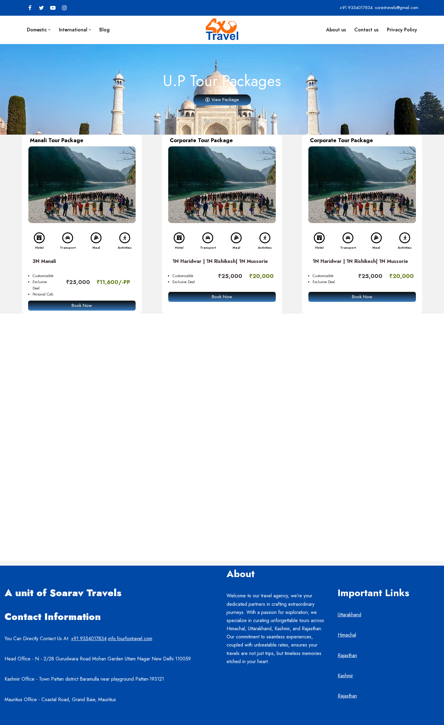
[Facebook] (30, 8)
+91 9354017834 (89, 638)
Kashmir (345, 675)
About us (336, 29)
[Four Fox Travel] (222, 30)
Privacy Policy (402, 29)
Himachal (347, 634)
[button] (49, 30)
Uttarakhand (349, 614)
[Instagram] (64, 8)
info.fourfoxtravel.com (130, 638)
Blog (104, 29)
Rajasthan (347, 655)
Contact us (366, 29)
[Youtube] (53, 8)
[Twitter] (41, 8)
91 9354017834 (358, 8)
